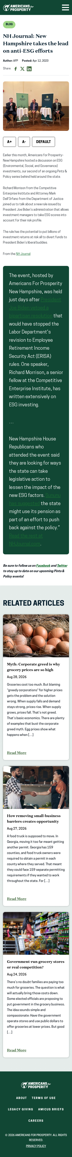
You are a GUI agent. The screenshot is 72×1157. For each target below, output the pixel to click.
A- (24, 142)
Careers (36, 1122)
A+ (9, 142)
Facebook (43, 566)
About (21, 1098)
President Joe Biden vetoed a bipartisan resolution (35, 308)
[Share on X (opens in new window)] (22, 68)
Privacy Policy (36, 1146)
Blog (9, 24)
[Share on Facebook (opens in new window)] (15, 68)
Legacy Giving (20, 1109)
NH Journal (23, 254)
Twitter (62, 566)
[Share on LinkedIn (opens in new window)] (29, 68)
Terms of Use (44, 1098)
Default (43, 142)
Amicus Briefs (51, 1111)
